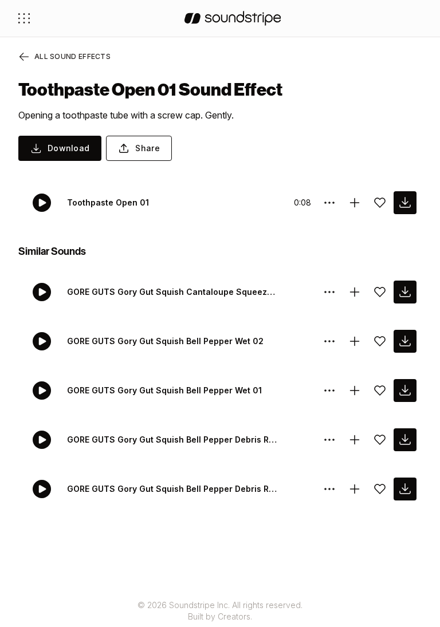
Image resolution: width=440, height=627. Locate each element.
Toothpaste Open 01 (108, 202)
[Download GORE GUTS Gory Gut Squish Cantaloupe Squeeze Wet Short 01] (405, 292)
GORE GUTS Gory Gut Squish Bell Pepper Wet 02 (165, 341)
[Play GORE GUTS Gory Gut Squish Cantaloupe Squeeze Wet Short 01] (42, 292)
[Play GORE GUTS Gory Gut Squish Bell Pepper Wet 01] (42, 390)
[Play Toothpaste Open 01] (42, 203)
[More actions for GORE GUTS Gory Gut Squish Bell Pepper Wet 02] (329, 341)
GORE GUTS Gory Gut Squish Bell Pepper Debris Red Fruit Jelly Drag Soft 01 (172, 489)
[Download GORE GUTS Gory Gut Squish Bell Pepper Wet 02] (405, 341)
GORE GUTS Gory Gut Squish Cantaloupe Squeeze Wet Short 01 (172, 292)
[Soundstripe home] (232, 18)
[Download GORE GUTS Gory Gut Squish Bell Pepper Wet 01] (405, 390)
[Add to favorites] (379, 202)
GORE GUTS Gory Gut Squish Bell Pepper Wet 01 (164, 390)
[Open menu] (24, 18)
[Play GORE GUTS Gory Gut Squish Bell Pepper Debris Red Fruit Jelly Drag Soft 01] (42, 489)
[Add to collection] (354, 202)
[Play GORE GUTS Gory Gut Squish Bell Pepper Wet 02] (42, 341)
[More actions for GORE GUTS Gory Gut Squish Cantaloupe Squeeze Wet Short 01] (329, 292)
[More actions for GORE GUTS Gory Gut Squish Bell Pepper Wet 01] (329, 390)
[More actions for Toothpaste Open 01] (329, 202)
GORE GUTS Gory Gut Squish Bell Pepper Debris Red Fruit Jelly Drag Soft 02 (172, 439)
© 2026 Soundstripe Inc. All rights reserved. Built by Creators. (220, 610)
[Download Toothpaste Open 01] (405, 202)
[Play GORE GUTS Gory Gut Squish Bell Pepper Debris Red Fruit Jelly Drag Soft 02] (42, 440)
